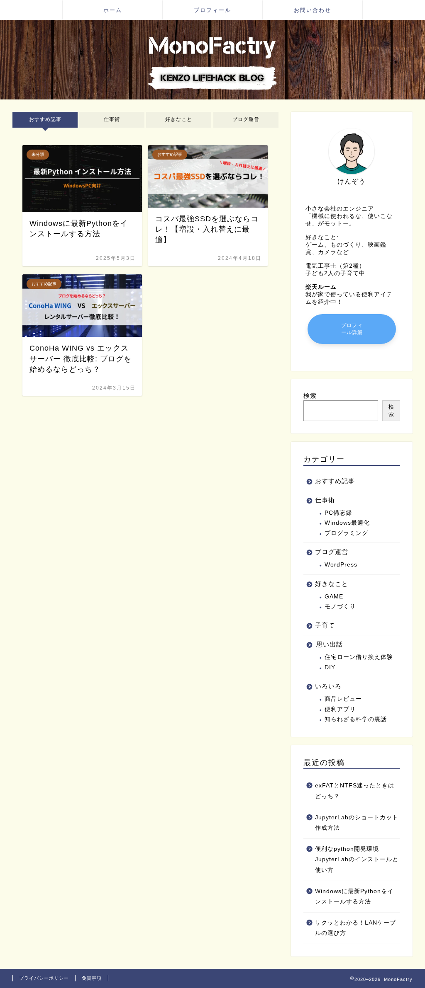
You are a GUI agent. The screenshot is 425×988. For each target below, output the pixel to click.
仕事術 (112, 119)
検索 (310, 395)
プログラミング (346, 533)
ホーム (112, 10)
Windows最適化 (347, 523)
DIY (330, 667)
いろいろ (328, 686)
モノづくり (340, 606)
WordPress (341, 565)
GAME (334, 596)
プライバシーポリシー (44, 978)
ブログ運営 (245, 119)
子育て (325, 625)
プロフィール (212, 10)
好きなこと (179, 119)
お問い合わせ (312, 10)
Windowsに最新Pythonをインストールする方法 (354, 896)
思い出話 (329, 644)
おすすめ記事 (45, 119)
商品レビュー (343, 699)
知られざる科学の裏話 (356, 719)
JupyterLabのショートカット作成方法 (356, 822)
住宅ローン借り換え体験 (359, 657)
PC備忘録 (338, 513)
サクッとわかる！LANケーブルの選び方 (355, 928)
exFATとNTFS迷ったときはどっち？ (354, 790)
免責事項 (92, 978)
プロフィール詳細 (351, 328)
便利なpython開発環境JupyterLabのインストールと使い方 (356, 859)
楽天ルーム (321, 287)
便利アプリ (340, 709)
